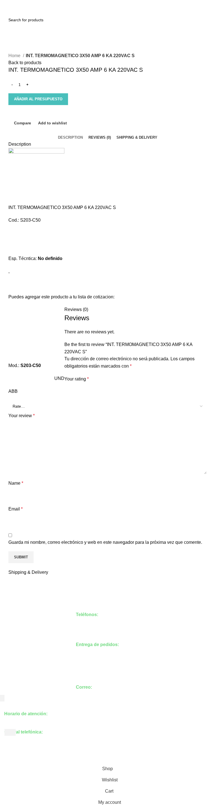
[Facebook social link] (95, 3)
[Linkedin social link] (114, 3)
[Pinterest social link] (107, 3)
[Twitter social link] (101, 3)
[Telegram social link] (120, 3)
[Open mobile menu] (6, 12)
